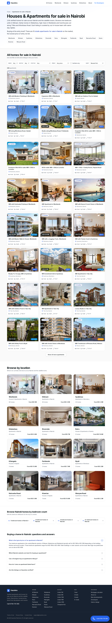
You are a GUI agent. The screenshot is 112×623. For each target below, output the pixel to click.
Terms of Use (10, 615)
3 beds (76, 597)
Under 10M (60, 597)
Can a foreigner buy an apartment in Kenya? (56, 558)
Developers (94, 599)
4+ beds (76, 599)
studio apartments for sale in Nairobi (48, 31)
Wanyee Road (21, 42)
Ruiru (56, 38)
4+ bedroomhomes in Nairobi (91, 520)
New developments (96, 597)
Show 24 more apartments (56, 354)
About (90, 3)
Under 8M (60, 595)
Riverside (48, 38)
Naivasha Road (91, 38)
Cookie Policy (28, 615)
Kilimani (66, 3)
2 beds (76, 595)
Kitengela (64, 38)
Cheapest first (61, 604)
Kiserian (10, 42)
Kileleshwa (82, 3)
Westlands (58, 3)
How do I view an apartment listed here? (56, 564)
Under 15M (60, 599)
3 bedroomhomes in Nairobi (66, 520)
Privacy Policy (19, 615)
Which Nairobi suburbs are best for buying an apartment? (56, 553)
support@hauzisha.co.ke (40, 615)
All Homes (49, 3)
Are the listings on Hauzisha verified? (56, 570)
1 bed (75, 592)
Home (8, 11)
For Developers (99, 3)
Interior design (95, 602)
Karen (100, 38)
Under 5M (60, 592)
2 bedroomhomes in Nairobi (41, 520)
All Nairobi (35, 592)
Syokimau (74, 3)
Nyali (81, 38)
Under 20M (60, 602)
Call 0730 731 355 (13, 604)
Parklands (73, 38)
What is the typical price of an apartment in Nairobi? (56, 540)
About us (93, 595)
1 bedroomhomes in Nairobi (19, 520)
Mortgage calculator (97, 592)
